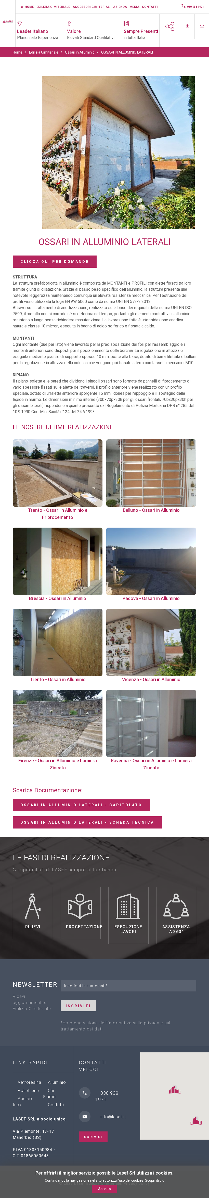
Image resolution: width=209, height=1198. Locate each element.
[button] (174, 1089)
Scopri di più (154, 1180)
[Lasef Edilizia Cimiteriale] (8, 24)
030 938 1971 (195, 6)
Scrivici (93, 1137)
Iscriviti (78, 1006)
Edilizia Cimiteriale (53, 7)
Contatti (150, 7)
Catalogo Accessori (187, 26)
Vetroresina (29, 1082)
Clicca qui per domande (54, 262)
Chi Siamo (49, 1093)
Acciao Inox (22, 1101)
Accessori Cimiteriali (92, 7)
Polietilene (28, 1090)
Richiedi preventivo (202, 26)
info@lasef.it (113, 1116)
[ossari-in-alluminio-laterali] (118, 152)
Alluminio (57, 1082)
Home (29, 7)
